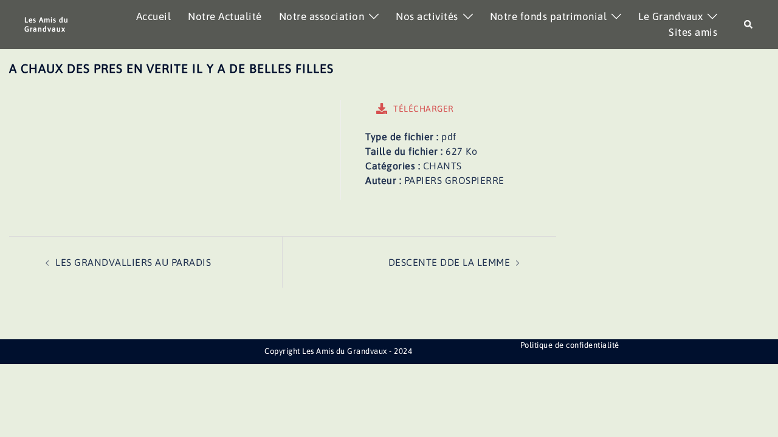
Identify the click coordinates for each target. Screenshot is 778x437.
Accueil (153, 16)
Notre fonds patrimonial (548, 16)
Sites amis (693, 32)
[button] (749, 24)
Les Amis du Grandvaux (46, 24)
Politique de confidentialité (569, 345)
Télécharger (423, 108)
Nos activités (427, 16)
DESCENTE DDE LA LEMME (449, 262)
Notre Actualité (225, 16)
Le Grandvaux (670, 16)
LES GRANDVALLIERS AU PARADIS (133, 262)
